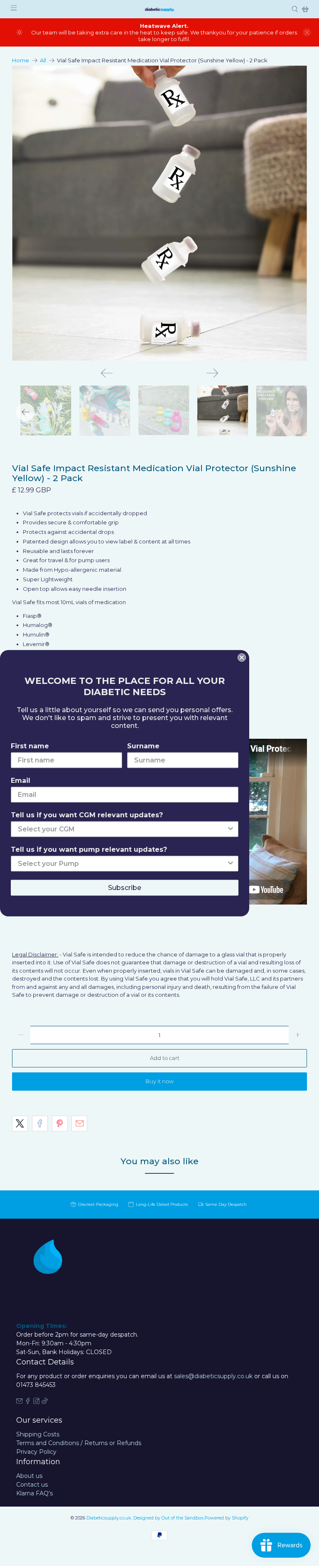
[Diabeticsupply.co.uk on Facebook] (28, 1402)
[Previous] (107, 373)
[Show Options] (230, 828)
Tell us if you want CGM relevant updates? (87, 815)
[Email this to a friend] (79, 1123)
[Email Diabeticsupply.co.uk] (19, 1402)
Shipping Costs (37, 1434)
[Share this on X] (20, 1123)
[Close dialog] (242, 657)
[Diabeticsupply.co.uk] (159, 9)
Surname (143, 746)
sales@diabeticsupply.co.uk (213, 1376)
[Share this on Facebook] (40, 1123)
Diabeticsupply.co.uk (108, 1518)
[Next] (212, 373)
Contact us (32, 1484)
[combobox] (122, 828)
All (43, 60)
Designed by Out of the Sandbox (168, 1518)
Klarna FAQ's (34, 1493)
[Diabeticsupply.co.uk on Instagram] (36, 1402)
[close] (307, 32)
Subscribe (124, 887)
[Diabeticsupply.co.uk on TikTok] (45, 1402)
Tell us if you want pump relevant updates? (89, 849)
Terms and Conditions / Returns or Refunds (78, 1443)
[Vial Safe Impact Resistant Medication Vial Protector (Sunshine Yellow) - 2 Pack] (159, 213)
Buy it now (159, 1081)
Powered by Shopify (226, 1518)
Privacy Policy (36, 1451)
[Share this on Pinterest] (60, 1123)
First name (30, 746)
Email (20, 780)
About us (29, 1476)
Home (20, 60)
